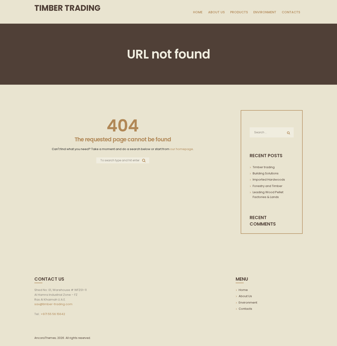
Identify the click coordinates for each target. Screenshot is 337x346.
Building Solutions (266, 173)
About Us (245, 296)
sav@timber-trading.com (53, 304)
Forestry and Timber (267, 186)
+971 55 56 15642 (53, 314)
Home (243, 290)
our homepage (181, 149)
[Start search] (144, 160)
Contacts (245, 309)
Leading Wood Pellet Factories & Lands (268, 194)
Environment (248, 302)
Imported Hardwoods (269, 179)
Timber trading (264, 167)
